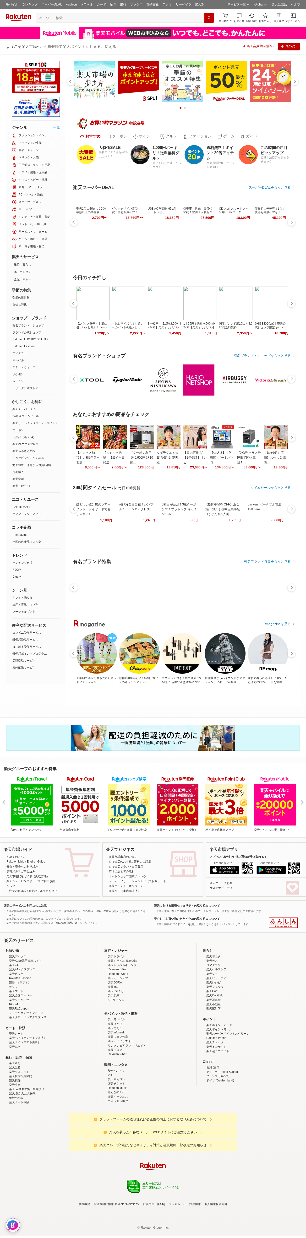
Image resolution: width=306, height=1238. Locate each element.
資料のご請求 (142, 861)
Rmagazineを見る (277, 624)
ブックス (136, 4)
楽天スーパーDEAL (24, 409)
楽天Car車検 (214, 1037)
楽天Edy (14, 1088)
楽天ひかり (115, 1065)
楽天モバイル (116, 1061)
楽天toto (113, 1028)
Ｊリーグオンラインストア (26, 1054)
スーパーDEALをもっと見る (270, 187)
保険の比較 (16, 1139)
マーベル (18, 360)
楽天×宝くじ (116, 1033)
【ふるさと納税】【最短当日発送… (114, 457)
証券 (113, 4)
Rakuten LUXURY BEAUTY (30, 339)
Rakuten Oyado (118, 1015)
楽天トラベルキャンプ (122, 1007)
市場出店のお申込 (120, 861)
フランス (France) (218, 1118)
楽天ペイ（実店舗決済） (124, 891)
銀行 (123, 4)
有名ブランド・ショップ (28, 325)
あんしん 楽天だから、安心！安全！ (283, 923)
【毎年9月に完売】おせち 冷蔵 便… (275, 457)
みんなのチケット (119, 1134)
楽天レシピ (213, 1024)
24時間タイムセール (25, 416)
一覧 (56, 127)
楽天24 (200, 4)
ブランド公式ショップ (26, 332)
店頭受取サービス (23, 660)
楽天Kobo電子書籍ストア (25, 1002)
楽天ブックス (17, 998)
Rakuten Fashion (23, 346)
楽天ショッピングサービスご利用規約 (30, 881)
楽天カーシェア (118, 1020)
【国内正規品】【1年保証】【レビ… (195, 457)
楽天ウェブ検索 (118, 1078)
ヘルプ (295, 4)
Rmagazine (19, 535)
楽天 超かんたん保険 (22, 1135)
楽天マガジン (116, 1121)
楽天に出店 (279, 4)
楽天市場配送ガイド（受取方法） (27, 876)
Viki (110, 1117)
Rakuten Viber (117, 1096)
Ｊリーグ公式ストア (25, 388)
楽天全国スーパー (20, 1037)
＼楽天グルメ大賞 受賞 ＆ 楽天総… (167, 457)
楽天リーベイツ (19, 1041)
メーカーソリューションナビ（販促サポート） (139, 881)
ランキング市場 (22, 563)
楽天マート (16, 1033)
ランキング (30, 4)
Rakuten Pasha (216, 1079)
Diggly (16, 576)
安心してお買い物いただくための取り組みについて (187, 918)
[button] (239, 18)
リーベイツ (183, 4)
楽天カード (16, 1075)
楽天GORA (115, 1024)
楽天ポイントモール (219, 1071)
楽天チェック (215, 1084)
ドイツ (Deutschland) (220, 1122)
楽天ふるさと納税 (23, 451)
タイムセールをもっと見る (271, 487)
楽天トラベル (116, 998)
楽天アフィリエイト (121, 1083)
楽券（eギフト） (23, 486)
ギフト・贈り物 (22, 597)
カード (101, 4)
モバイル (12, 4)
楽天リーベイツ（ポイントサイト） (35, 423)
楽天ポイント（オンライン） (127, 886)
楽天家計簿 (213, 1050)
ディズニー (19, 353)
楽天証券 (15, 1109)
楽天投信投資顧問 (20, 1118)
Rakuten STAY (117, 1011)
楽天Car (211, 1033)
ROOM (16, 569)
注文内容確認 (17, 891)
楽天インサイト (216, 1088)
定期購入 (18, 472)
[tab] (90, 136)
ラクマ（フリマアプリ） (28, 514)
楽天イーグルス (118, 1138)
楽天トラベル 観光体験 (122, 1002)
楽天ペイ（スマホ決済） (25, 1084)
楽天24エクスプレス (25, 444)
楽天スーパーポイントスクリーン (227, 1075)
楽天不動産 (213, 1046)
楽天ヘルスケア (216, 1011)
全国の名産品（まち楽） (28, 541)
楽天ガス (212, 1002)
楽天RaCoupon (19, 1050)
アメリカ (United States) (222, 1113)
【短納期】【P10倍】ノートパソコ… (222, 457)
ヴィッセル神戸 (118, 1143)
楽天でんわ (115, 1070)
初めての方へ (15, 856)
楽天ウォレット (19, 1113)
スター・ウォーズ (23, 367)
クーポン (18, 430)
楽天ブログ (115, 1091)
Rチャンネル (116, 1112)
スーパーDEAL (51, 4)
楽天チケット (116, 1125)
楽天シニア (213, 1015)
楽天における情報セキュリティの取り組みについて (187, 905)
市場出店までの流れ (122, 871)
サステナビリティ (221, 888)
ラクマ (167, 4)
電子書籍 (152, 4)
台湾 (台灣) (213, 1109)
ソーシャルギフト (23, 611)
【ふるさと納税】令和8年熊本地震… (88, 457)
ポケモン (18, 374)
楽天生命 (15, 1126)
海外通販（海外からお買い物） (32, 465)
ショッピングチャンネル (28, 458)
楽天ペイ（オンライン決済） (27, 1079)
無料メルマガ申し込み (20, 871)
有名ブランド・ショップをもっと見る (262, 356)
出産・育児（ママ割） (26, 604)
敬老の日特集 (21, 297)
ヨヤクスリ (213, 1007)
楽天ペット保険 (19, 1144)
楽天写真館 (213, 1041)
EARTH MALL (21, 507)
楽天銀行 (15, 1105)
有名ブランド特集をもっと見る (267, 561)
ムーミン (18, 381)
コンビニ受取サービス (26, 632)
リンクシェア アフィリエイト (127, 1087)
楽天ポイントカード (219, 1067)
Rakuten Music (117, 1129)
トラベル (87, 4)
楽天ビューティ (216, 1020)
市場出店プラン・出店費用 (126, 866)
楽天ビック (16, 1015)
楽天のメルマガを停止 (42, 891)
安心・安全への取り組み (22, 866)
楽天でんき (213, 998)
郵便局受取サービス (25, 639)
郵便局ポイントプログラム (29, 653)
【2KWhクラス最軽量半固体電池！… (249, 457)
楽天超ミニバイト (217, 1093)
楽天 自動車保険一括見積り (26, 1131)
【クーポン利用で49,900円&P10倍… (141, 457)
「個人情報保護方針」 (67, 922)
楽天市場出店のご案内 (123, 856)
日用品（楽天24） (24, 437)
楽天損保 (15, 1122)
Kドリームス (116, 1041)
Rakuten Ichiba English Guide (25, 861)
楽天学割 (18, 479)
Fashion (71, 4)
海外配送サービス (23, 667)
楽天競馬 (113, 1037)
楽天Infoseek (116, 1074)
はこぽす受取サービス (26, 646)
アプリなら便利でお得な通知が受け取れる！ (238, 856)
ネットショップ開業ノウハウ (127, 876)
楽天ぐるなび (215, 1028)
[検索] (209, 18)
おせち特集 (19, 304)
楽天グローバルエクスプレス (27, 1059)
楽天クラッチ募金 (221, 883)
